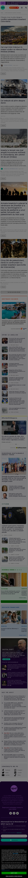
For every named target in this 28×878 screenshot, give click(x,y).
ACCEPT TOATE (14, 873)
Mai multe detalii (15, 853)
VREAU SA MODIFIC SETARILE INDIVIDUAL (14, 876)
